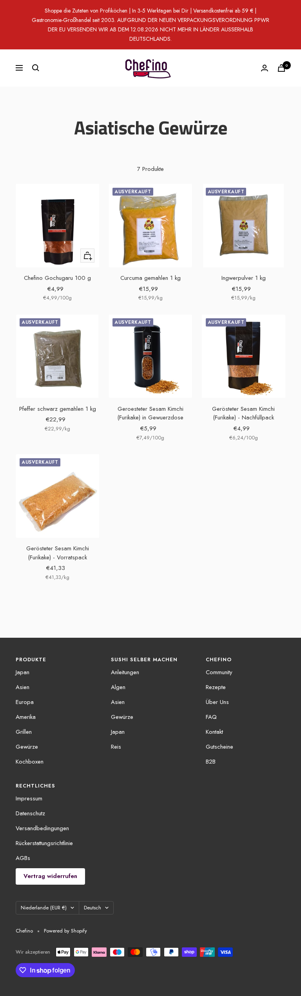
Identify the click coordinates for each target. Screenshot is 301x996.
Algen (118, 687)
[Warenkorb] (281, 68)
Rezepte (216, 687)
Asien (22, 687)
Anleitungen (125, 672)
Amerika (26, 717)
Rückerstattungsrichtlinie (44, 843)
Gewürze (27, 746)
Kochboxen (30, 761)
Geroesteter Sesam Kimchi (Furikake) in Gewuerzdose (150, 413)
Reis (116, 746)
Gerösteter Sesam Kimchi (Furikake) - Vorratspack (57, 553)
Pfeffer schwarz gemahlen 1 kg (57, 409)
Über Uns (217, 702)
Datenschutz (30, 813)
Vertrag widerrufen (50, 876)
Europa (25, 702)
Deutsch (92, 907)
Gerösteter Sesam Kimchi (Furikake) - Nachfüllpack (243, 413)
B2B (211, 761)
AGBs (23, 858)
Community (219, 672)
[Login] (264, 68)
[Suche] (35, 67)
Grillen (24, 731)
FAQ (211, 717)
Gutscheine (219, 746)
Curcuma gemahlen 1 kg (150, 278)
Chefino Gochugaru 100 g (57, 278)
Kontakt (214, 731)
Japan (22, 672)
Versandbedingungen (42, 828)
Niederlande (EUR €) (44, 907)
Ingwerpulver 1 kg (243, 278)
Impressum (29, 798)
